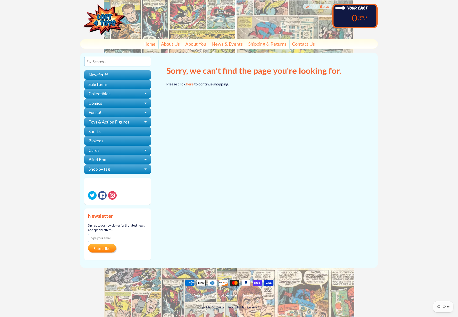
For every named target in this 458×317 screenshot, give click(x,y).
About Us (170, 44)
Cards (93, 150)
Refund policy (252, 295)
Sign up (324, 6)
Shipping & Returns (267, 44)
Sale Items (98, 84)
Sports (94, 131)
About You (195, 44)
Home (149, 44)
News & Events (227, 44)
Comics (95, 103)
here (189, 84)
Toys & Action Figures (108, 121)
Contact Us (303, 44)
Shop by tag (99, 169)
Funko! (94, 112)
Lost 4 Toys (227, 307)
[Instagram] (112, 195)
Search (199, 295)
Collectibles (99, 93)
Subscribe (102, 248)
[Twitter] (92, 195)
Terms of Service (223, 295)
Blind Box (97, 159)
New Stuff (98, 74)
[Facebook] (102, 195)
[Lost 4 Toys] (104, 19)
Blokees (95, 140)
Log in (309, 6)
